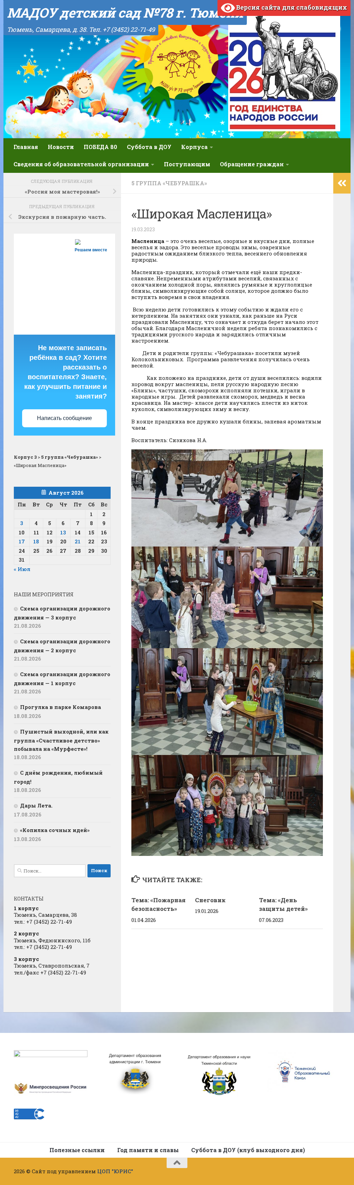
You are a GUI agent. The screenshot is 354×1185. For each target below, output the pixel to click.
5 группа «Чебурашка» (169, 183)
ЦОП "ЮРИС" (115, 1171)
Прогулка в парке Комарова (60, 706)
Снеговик (210, 900)
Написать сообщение (64, 418)
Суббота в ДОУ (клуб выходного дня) (248, 1150)
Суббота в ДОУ (149, 146)
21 (78, 541)
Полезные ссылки (77, 1150)
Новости (61, 146)
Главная (25, 146)
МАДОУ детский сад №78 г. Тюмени (125, 12)
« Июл (22, 569)
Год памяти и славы (148, 1150)
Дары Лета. (36, 805)
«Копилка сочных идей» (55, 830)
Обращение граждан (252, 164)
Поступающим (187, 164)
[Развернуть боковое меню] (342, 183)
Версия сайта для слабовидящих (291, 7)
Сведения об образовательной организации (81, 164)
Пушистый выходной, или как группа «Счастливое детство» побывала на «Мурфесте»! (61, 740)
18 (36, 541)
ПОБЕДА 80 (100, 146)
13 (63, 532)
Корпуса (194, 146)
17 (22, 541)
